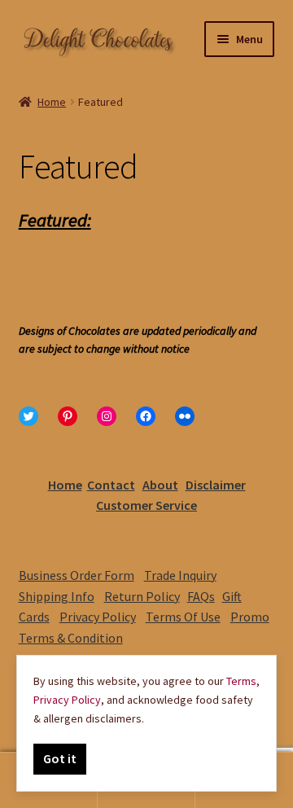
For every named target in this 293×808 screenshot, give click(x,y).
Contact (111, 484)
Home (51, 101)
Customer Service (146, 505)
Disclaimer (216, 484)
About (160, 484)
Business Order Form (76, 575)
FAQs (201, 596)
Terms (241, 681)
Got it (60, 758)
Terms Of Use (183, 616)
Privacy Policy (97, 616)
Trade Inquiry (180, 575)
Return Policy (142, 596)
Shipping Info (56, 596)
